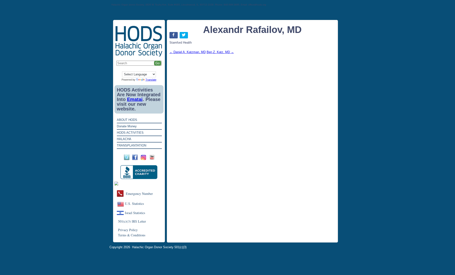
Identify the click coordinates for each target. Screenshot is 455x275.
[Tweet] (184, 36)
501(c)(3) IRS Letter (132, 221)
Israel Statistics (135, 213)
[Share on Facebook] (174, 36)
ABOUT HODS (127, 120)
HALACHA (124, 139)
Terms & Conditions (131, 235)
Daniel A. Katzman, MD (187, 52)
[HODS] (139, 55)
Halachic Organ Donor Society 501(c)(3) (159, 247)
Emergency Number (139, 193)
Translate (151, 79)
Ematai (135, 99)
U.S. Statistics (134, 203)
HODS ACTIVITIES (130, 132)
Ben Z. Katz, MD (220, 52)
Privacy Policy (128, 230)
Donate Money (127, 126)
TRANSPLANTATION (131, 145)
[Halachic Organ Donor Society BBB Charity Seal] (139, 172)
